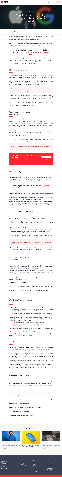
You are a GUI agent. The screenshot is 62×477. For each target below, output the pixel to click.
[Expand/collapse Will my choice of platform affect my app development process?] (52, 416)
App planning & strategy (23, 460)
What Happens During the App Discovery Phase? (49, 443)
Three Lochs (35, 465)
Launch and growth (50, 470)
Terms (21, 471)
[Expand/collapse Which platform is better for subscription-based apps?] (52, 404)
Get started (46, 159)
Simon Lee (4, 448)
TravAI (34, 460)
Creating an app (49, 460)
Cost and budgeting (50, 463)
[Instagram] (4, 468)
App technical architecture (24, 465)
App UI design (22, 464)
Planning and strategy (50, 465)
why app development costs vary (32, 356)
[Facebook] (6, 468)
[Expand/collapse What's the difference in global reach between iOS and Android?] (52, 396)
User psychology (49, 469)
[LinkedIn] (2, 468)
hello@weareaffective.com (5, 466)
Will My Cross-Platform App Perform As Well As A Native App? (30, 446)
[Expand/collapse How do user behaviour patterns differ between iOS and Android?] (52, 412)
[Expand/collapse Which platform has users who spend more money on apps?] (52, 391)
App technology (49, 464)
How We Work (35, 471)
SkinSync (34, 464)
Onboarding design (50, 468)
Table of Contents (12, 31)
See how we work (46, 156)
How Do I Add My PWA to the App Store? (10, 443)
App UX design (22, 463)
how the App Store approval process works (24, 204)
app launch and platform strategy (33, 45)
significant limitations (17, 335)
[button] (33, 2)
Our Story (34, 470)
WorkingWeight (35, 463)
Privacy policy (22, 470)
